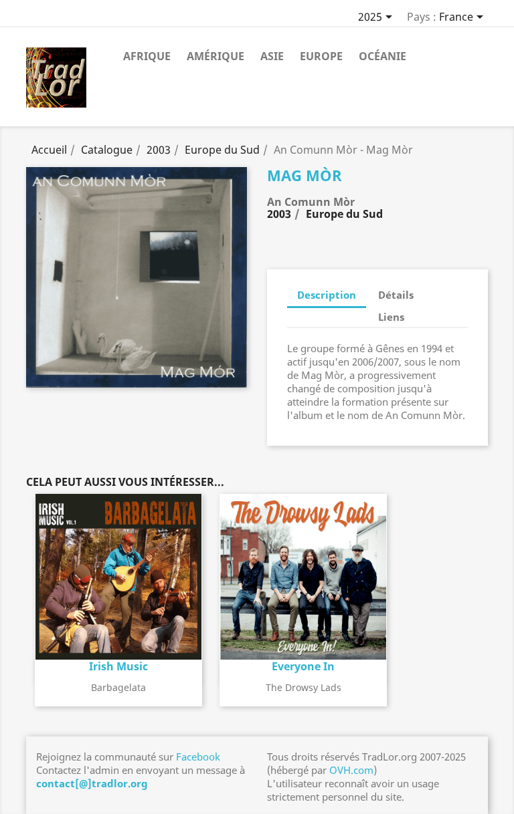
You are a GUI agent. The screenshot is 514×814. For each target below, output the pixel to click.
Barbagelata (118, 687)
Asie (272, 56)
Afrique (147, 56)
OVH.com (351, 770)
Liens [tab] (391, 316)
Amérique (215, 56)
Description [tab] (326, 294)
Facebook (198, 756)
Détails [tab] (396, 294)
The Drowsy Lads (303, 687)
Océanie (382, 56)
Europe (321, 56)
